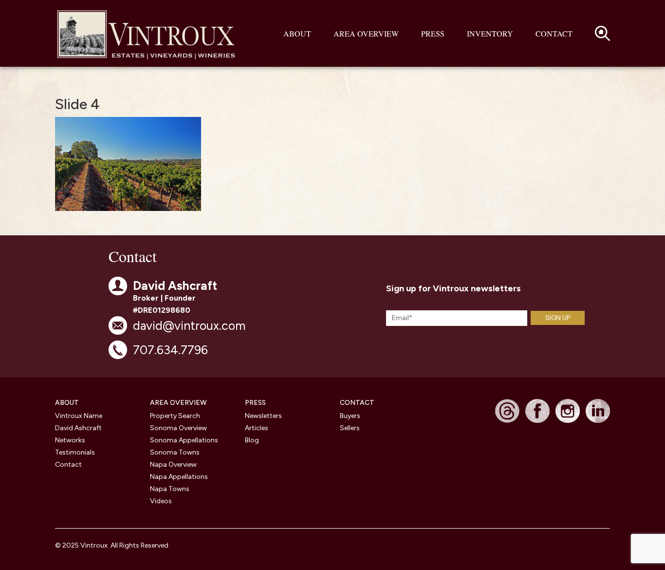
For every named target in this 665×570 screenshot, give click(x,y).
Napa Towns (169, 489)
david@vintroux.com (189, 325)
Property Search (175, 416)
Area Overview (366, 33)
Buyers (350, 416)
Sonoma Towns (175, 452)
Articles (256, 428)
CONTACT (357, 403)
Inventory (490, 33)
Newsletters (263, 416)
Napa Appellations (179, 477)
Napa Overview (173, 464)
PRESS (255, 403)
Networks (70, 440)
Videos (161, 501)
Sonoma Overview (178, 428)
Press (432, 33)
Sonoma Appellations (184, 440)
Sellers (350, 428)
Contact (554, 33)
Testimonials (75, 452)
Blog (252, 440)
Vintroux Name (78, 416)
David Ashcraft (78, 428)
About (297, 33)
